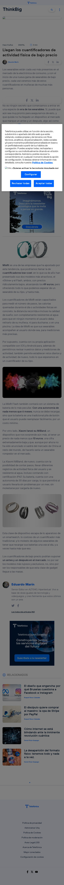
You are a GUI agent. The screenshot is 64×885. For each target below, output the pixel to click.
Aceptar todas (44, 183)
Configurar (31, 174)
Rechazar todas (20, 183)
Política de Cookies (42, 162)
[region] (32, 157)
